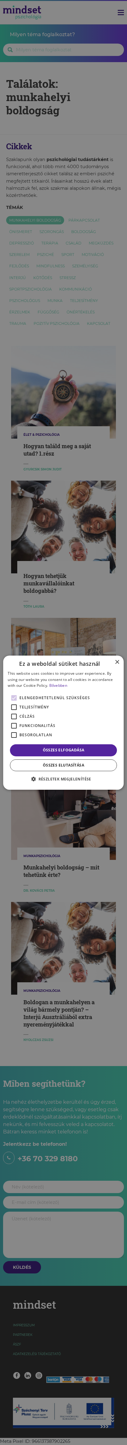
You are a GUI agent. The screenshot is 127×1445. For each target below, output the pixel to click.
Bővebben (58, 685)
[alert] (63, 722)
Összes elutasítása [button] (63, 765)
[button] (63, 779)
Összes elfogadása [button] (63, 750)
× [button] (117, 662)
